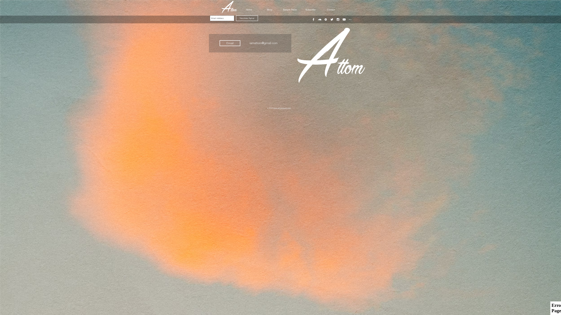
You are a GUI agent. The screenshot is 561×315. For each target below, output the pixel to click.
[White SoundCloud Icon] (319, 19)
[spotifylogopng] (326, 19)
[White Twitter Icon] (332, 19)
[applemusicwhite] (350, 19)
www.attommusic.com (282, 108)
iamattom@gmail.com (264, 43)
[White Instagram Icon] (338, 19)
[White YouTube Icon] (344, 19)
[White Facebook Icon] (313, 19)
